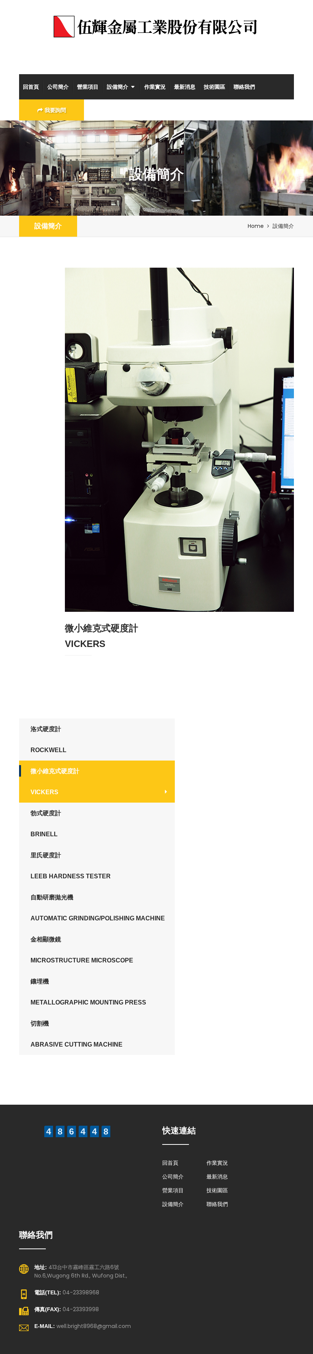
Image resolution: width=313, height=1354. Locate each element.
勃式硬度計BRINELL (46, 823)
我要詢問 (55, 110)
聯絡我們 (244, 87)
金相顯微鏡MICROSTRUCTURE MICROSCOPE (82, 950)
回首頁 (31, 87)
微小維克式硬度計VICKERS (55, 781)
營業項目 (87, 87)
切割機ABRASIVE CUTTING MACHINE (77, 1034)
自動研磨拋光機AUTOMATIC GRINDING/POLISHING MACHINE (98, 908)
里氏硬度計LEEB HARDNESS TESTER (71, 865)
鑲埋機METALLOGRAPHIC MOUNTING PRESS (88, 992)
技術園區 (214, 87)
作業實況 (155, 87)
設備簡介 (117, 87)
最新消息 (184, 87)
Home (256, 226)
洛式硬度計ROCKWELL (48, 739)
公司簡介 (58, 87)
